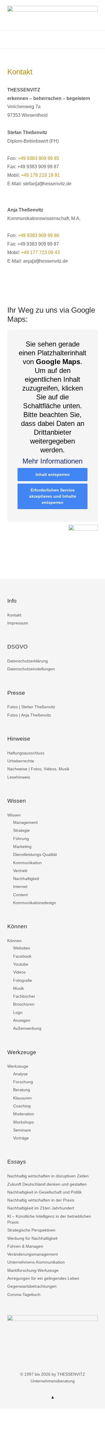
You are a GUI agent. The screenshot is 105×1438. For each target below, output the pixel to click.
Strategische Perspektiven (31, 1230)
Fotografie (22, 980)
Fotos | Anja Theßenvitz (29, 715)
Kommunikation (27, 862)
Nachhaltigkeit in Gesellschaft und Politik (44, 1192)
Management (25, 822)
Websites (21, 948)
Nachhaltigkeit (26, 878)
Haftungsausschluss (25, 753)
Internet (20, 886)
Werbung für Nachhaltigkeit (32, 1238)
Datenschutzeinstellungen (31, 668)
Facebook (22, 956)
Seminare (22, 1130)
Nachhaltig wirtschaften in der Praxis (40, 1200)
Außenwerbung (27, 1028)
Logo (17, 1012)
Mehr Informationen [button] (52, 461)
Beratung (21, 1089)
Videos (19, 972)
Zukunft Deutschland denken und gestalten (47, 1184)
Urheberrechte (20, 761)
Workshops (23, 1122)
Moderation (23, 1114)
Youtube (20, 964)
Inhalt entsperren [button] (53, 474)
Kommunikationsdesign (34, 902)
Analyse (20, 1074)
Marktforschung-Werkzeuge (33, 1270)
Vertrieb (20, 870)
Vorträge (21, 1138)
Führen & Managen (25, 1246)
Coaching (22, 1106)
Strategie (21, 830)
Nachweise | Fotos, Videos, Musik (38, 769)
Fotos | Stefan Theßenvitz (31, 706)
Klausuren (22, 1098)
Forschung (23, 1081)
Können (14, 940)
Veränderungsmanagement (32, 1254)
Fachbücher (24, 996)
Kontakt (14, 615)
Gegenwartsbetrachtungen (32, 1286)
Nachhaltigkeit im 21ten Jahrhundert (40, 1208)
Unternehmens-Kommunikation (36, 1262)
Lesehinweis (18, 777)
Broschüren (23, 1004)
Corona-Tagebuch (24, 1294)
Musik (18, 988)
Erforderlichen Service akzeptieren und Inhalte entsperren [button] (52, 496)
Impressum (17, 623)
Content (20, 894)
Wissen (14, 815)
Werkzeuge (17, 1066)
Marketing (22, 846)
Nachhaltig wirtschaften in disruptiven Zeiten (48, 1176)
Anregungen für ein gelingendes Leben (43, 1278)
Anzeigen (21, 1020)
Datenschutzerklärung (27, 661)
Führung (21, 838)
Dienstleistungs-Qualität (35, 854)
